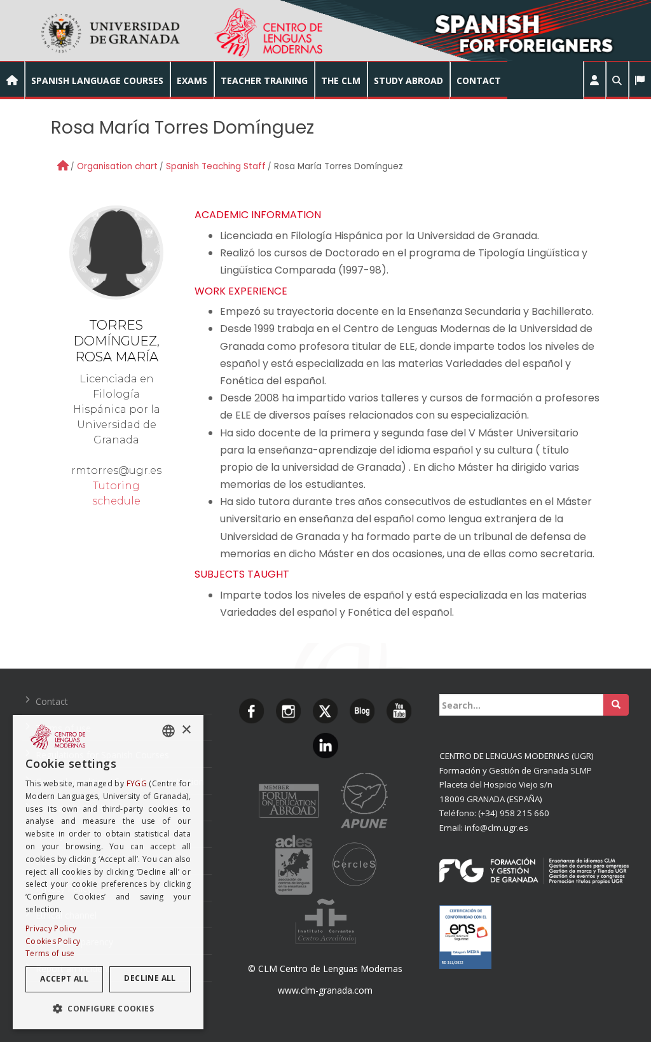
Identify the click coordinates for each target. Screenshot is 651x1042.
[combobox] (168, 731)
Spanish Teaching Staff (216, 166)
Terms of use (50, 953)
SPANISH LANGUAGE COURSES (97, 80)
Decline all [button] (149, 978)
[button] (594, 80)
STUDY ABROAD (408, 80)
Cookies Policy (52, 941)
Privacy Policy (50, 928)
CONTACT (478, 80)
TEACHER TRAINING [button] (264, 80)
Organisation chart (117, 166)
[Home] (63, 165)
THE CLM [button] (340, 80)
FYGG (137, 783)
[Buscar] (616, 705)
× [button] (186, 730)
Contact (52, 701)
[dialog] (108, 872)
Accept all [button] (64, 978)
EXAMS (192, 80)
